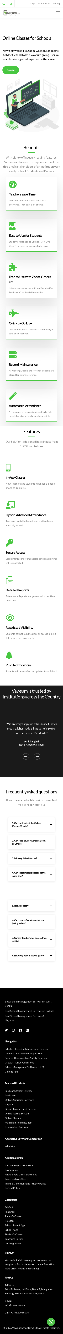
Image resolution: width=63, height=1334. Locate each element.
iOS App (57, 3)
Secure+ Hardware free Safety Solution (26, 1058)
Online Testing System (17, 1113)
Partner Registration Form (19, 1165)
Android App (44, 3)
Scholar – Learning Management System (26, 1048)
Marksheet (10, 1095)
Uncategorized (13, 1243)
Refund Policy (12, 1188)
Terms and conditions (16, 1179)
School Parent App (15, 1225)
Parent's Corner (13, 1216)
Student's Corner (14, 1234)
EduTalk (9, 1207)
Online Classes (13, 1118)
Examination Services (16, 1127)
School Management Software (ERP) (24, 1067)
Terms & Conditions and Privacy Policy (25, 1183)
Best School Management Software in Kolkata (29, 1010)
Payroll (9, 1104)
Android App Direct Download (21, 1174)
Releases (10, 1220)
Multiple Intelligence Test (18, 1122)
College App (11, 1071)
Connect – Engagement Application (23, 1053)
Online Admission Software (19, 1099)
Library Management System (20, 1108)
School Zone (11, 1229)
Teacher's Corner (14, 1238)
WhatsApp (10, 1146)
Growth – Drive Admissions (19, 1062)
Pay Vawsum (11, 1169)
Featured (10, 1211)
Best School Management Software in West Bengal (28, 1003)
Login (33, 3)
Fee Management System (18, 1090)
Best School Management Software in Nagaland (25, 1018)
